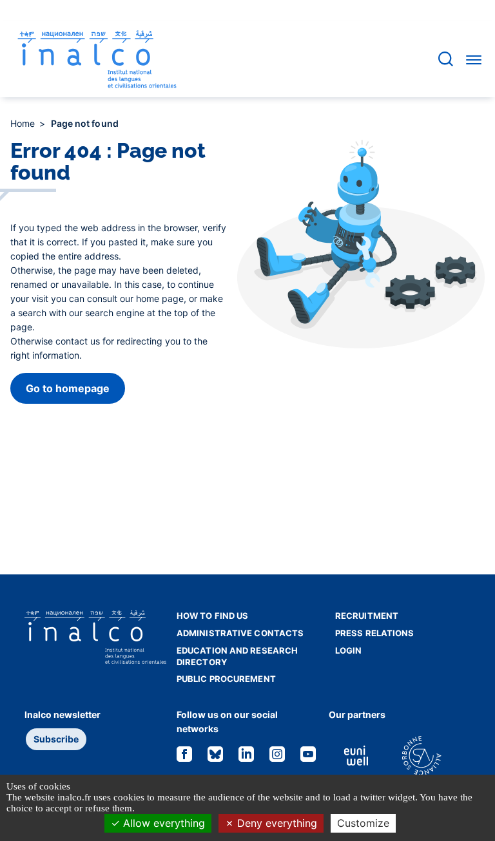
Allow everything (162, 823)
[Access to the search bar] (446, 59)
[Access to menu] (473, 59)
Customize (363, 823)
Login (348, 650)
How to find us (212, 615)
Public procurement (226, 679)
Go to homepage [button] (68, 388)
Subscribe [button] (56, 738)
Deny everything (275, 823)
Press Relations (374, 633)
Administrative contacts (240, 633)
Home (24, 123)
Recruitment (366, 615)
